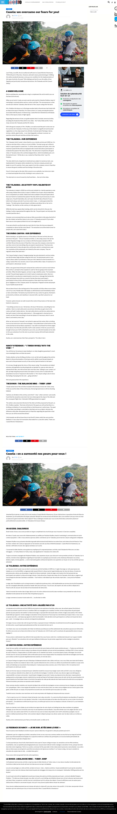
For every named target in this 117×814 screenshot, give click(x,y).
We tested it (20, 436)
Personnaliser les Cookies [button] (74, 811)
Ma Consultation (47, 2)
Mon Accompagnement (32, 2)
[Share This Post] (23, 68)
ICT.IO (15, 15)
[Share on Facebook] (15, 68)
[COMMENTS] (47, 68)
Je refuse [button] (54, 811)
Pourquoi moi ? (61, 2)
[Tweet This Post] (39, 509)
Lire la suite (47, 811)
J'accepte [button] (62, 811)
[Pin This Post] (31, 68)
